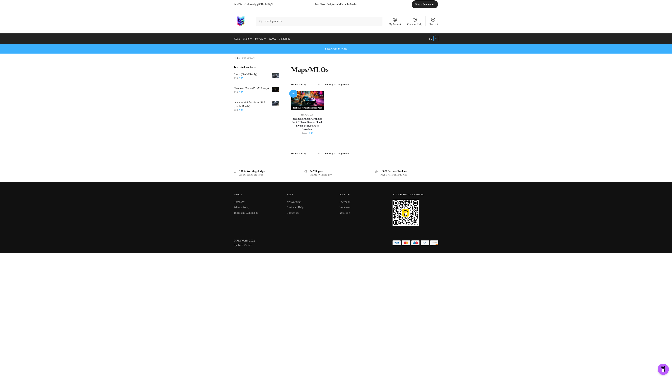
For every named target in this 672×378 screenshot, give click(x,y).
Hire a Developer (424, 4)
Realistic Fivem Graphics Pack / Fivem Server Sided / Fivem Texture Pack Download (307, 124)
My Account (395, 24)
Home (237, 58)
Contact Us (293, 212)
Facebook (345, 201)
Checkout (433, 24)
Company (239, 201)
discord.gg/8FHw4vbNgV (260, 4)
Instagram (345, 207)
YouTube (345, 212)
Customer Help (414, 24)
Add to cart (307, 141)
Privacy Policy (242, 207)
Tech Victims (245, 245)
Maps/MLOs (307, 115)
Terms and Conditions (246, 212)
